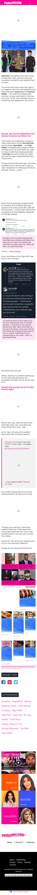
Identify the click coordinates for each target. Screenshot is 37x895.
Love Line (17, 715)
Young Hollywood (9, 728)
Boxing (28, 701)
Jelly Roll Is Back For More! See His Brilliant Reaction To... (9, 582)
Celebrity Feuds (8, 705)
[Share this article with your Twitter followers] (16, 682)
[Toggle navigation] (30, 2)
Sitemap (27, 862)
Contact (12, 865)
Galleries (31, 842)
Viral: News (15, 719)
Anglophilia (17, 701)
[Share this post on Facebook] (3, 682)
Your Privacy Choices (20, 892)
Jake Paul (6, 715)
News (9, 842)
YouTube (24, 728)
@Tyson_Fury (10, 442)
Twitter (4, 719)
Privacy (12, 862)
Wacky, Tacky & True (11, 724)
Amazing (5, 701)
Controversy (24, 705)
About (11, 860)
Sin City (27, 715)
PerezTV (19, 842)
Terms (19, 862)
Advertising (20, 860)
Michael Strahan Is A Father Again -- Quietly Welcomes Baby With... (26, 567)
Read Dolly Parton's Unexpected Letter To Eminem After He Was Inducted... (26, 583)
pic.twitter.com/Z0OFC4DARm (17, 449)
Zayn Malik (6, 733)
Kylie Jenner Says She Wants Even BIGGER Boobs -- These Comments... (9, 567)
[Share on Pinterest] (10, 682)
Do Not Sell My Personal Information (18, 875)
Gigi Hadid (17, 710)
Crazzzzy (5, 710)
